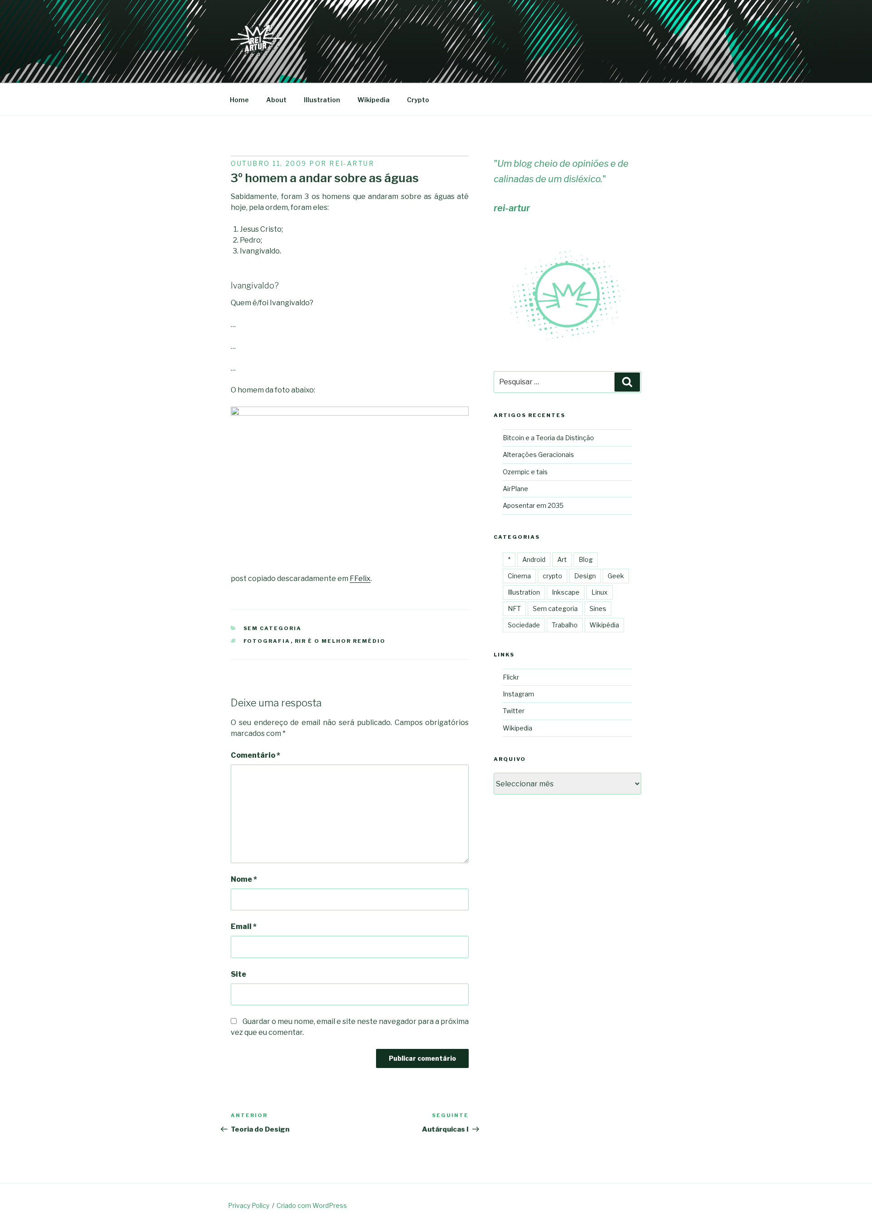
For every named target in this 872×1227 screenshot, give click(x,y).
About (276, 100)
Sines (598, 608)
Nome (244, 879)
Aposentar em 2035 (533, 505)
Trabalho (565, 625)
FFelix (360, 578)
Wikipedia (373, 100)
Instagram (518, 694)
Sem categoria (272, 628)
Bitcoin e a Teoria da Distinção (548, 438)
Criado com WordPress (312, 1205)
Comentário (255, 755)
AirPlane (515, 488)
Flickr (511, 677)
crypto (552, 576)
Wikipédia (604, 625)
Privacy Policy (248, 1205)
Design (585, 576)
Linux (599, 592)
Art (562, 559)
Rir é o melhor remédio (340, 641)
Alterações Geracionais (538, 454)
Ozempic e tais (525, 472)
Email (244, 926)
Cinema (519, 576)
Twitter (514, 711)
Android (533, 559)
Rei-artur (351, 163)
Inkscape (566, 592)
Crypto (418, 100)
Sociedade (524, 625)
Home (239, 100)
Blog (586, 559)
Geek (616, 576)
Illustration (322, 100)
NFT (514, 608)
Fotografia (267, 641)
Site (238, 974)
